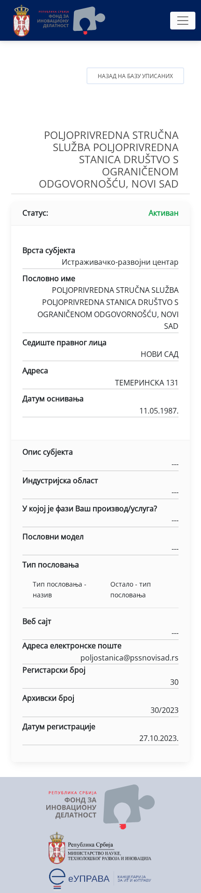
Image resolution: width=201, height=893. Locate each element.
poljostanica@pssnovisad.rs (129, 658)
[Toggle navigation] (182, 20)
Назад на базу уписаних (135, 76)
